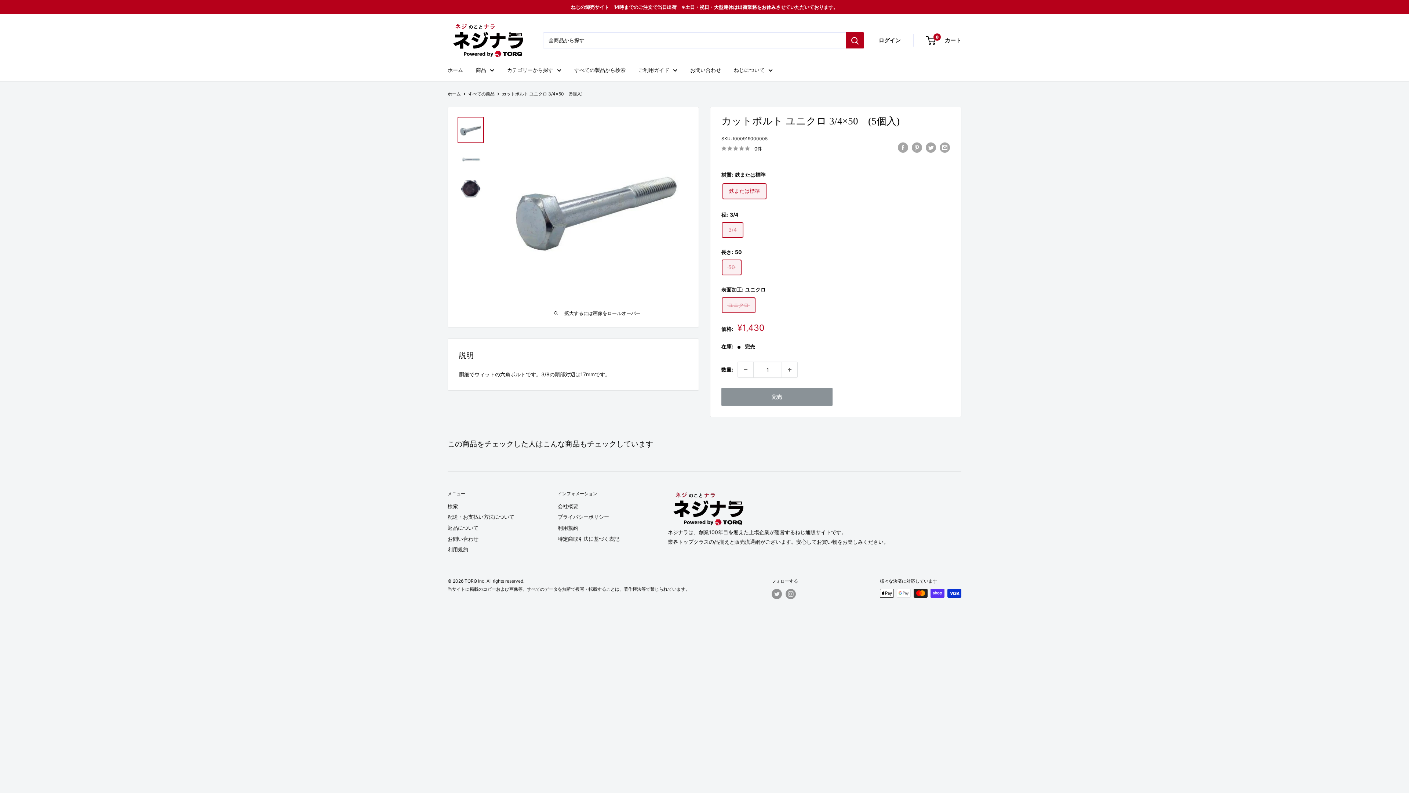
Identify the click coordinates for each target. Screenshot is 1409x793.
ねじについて (749, 70)
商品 (481, 70)
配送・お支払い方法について (481, 517)
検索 (453, 506)
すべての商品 (481, 94)
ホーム (455, 70)
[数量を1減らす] (745, 369)
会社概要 (568, 506)
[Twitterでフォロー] (777, 594)
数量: (727, 369)
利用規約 (458, 549)
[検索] (855, 40)
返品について (463, 528)
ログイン (890, 40)
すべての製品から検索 (600, 70)
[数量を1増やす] (789, 369)
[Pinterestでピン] (917, 147)
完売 (777, 397)
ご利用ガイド (653, 70)
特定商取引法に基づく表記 (588, 539)
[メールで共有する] (945, 147)
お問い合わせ (705, 70)
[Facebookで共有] (903, 147)
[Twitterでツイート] (931, 147)
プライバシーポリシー (583, 517)
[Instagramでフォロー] (791, 594)
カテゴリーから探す (530, 70)
